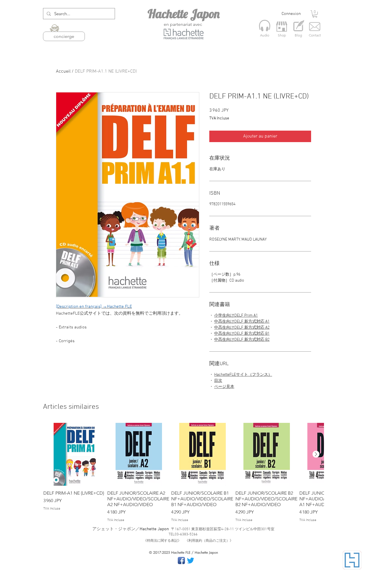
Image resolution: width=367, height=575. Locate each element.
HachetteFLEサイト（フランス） (243, 374)
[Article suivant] (316, 454)
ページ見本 (224, 386)
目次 (218, 380)
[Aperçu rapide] (74, 454)
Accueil (63, 71)
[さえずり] (190, 560)
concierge (64, 36)
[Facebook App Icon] (181, 560)
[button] (315, 14)
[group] (183, 473)
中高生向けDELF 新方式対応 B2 (242, 339)
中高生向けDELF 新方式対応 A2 (242, 327)
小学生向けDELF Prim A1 (236, 315)
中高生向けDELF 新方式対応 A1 (242, 321)
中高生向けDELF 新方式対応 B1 (242, 333)
